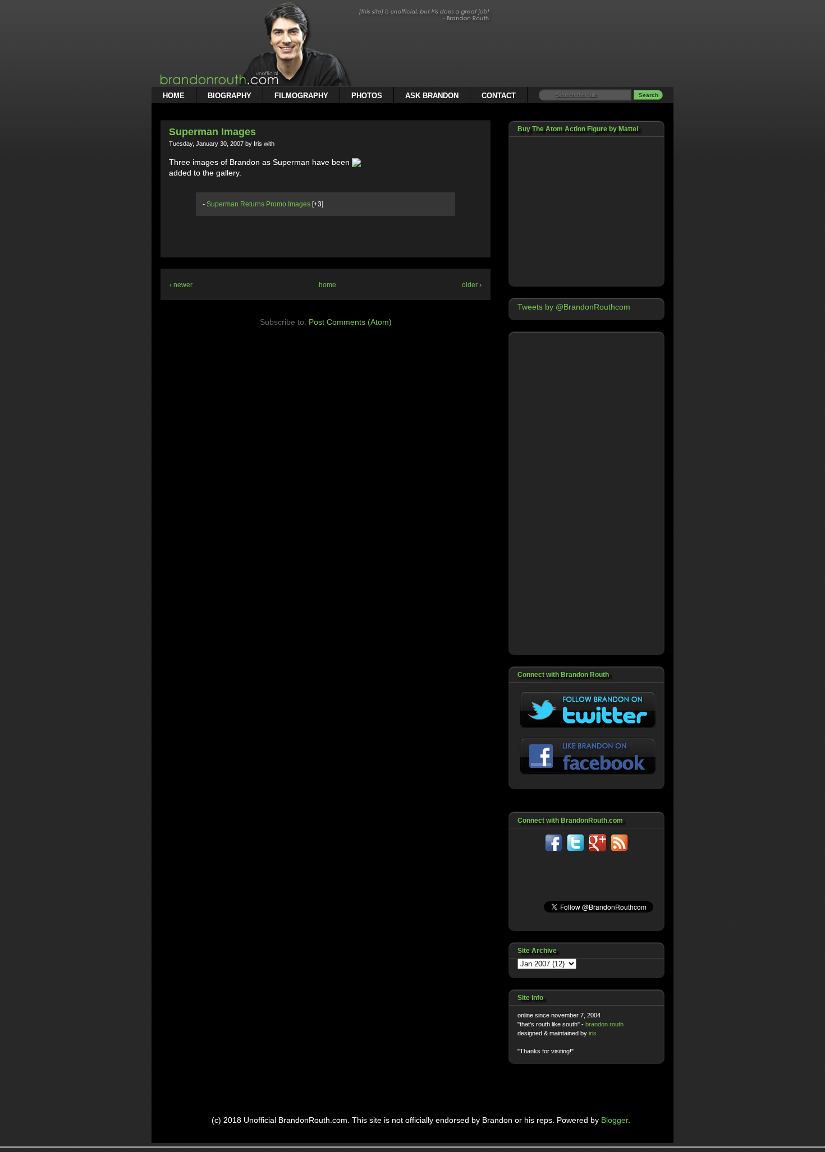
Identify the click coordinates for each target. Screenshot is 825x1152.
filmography (301, 95)
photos (366, 95)
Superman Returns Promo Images (258, 204)
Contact (499, 95)
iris (593, 1033)
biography (229, 95)
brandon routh (604, 1024)
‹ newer (180, 285)
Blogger (614, 1120)
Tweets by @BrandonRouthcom (573, 306)
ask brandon (432, 95)
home (174, 95)
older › (472, 285)
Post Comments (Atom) (350, 321)
